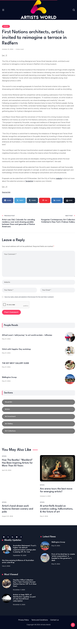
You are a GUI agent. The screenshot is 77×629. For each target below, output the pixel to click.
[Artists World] (38, 9)
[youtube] (16, 537)
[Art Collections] (38, 431)
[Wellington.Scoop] (70, 379)
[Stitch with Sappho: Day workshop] (70, 351)
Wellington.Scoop (9, 377)
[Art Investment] (38, 416)
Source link (6, 192)
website (59, 178)
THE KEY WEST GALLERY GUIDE (15, 363)
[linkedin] (12, 537)
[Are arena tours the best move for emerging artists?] (57, 468)
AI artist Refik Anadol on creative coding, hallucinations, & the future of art (56, 509)
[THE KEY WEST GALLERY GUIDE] (70, 365)
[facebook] (4, 537)
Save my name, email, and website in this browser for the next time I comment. (29, 297)
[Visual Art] (38, 402)
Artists (6, 26)
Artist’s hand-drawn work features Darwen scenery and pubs (17, 509)
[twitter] (8, 537)
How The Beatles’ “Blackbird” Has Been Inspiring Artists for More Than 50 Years (17, 463)
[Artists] (38, 409)
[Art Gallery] (38, 423)
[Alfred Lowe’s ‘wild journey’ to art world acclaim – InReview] (70, 337)
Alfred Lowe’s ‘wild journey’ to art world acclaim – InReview (27, 335)
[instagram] (21, 537)
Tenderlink (29, 181)
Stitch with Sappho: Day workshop (16, 349)
